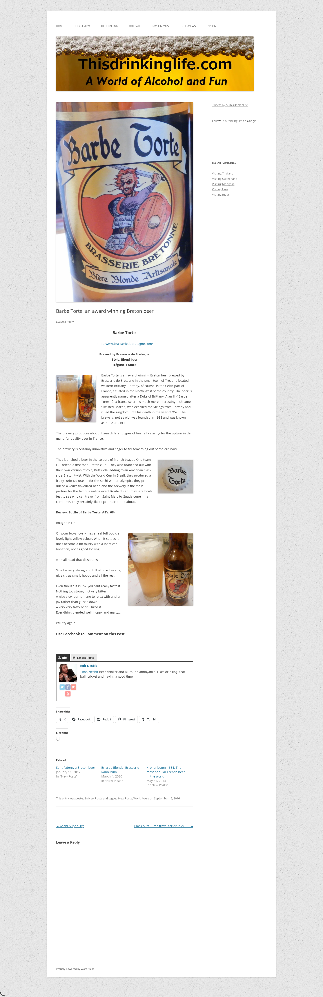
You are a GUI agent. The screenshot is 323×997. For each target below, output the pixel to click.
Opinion (210, 26)
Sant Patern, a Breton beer (75, 767)
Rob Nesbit (88, 666)
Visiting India (220, 194)
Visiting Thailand (222, 173)
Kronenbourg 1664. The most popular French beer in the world (166, 771)
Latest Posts (85, 658)
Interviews (188, 26)
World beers (141, 798)
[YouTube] (68, 694)
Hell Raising (109, 26)
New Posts (95, 798)
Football (134, 26)
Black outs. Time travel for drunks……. (163, 826)
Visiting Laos (220, 189)
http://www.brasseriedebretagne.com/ (124, 344)
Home (60, 26)
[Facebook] (68, 687)
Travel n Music (160, 26)
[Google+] (73, 687)
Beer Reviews (82, 26)
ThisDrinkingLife (231, 121)
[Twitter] (62, 687)
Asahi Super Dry (70, 826)
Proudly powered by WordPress (75, 969)
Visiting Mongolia (223, 184)
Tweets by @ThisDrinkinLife (230, 105)
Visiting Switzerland (224, 179)
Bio (64, 658)
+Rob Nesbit (89, 672)
